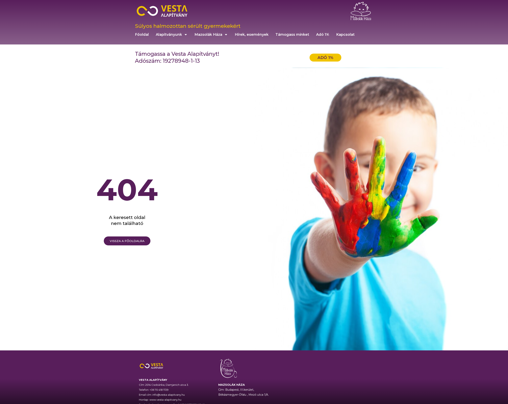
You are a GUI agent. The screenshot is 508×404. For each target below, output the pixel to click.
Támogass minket (292, 35)
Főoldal (142, 35)
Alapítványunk (169, 35)
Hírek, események (251, 35)
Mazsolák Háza (208, 35)
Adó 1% (322, 35)
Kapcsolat (345, 35)
